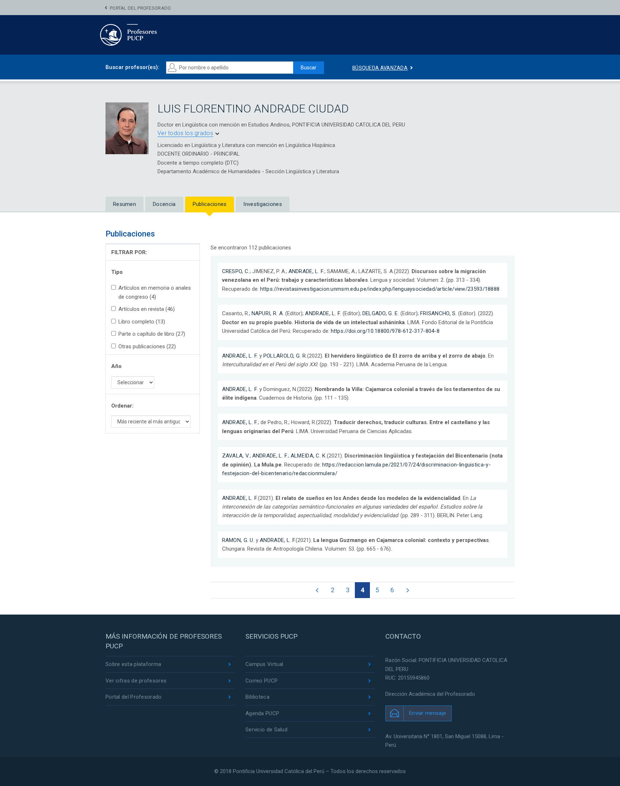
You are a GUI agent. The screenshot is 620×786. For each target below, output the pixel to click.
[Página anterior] (317, 590)
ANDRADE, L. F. (306, 271)
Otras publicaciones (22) (147, 346)
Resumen (124, 204)
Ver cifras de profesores (135, 680)
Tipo (117, 272)
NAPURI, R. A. (268, 313)
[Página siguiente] (407, 590)
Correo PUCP (261, 680)
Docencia (164, 204)
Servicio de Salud (266, 729)
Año (116, 366)
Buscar (308, 67)
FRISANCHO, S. (438, 313)
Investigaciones (262, 204)
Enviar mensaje (427, 713)
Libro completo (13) (141, 321)
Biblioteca (257, 697)
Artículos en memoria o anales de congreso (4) (154, 292)
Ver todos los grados (185, 133)
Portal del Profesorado (140, 8)
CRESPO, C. (236, 271)
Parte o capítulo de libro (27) (151, 334)
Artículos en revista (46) (146, 309)
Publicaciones (210, 204)
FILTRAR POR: (129, 252)
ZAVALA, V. (236, 455)
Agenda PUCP (262, 713)
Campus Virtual (264, 664)
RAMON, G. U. (238, 540)
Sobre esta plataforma (133, 664)
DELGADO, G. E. (380, 313)
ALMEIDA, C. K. (309, 455)
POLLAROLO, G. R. (285, 356)
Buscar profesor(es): (132, 67)
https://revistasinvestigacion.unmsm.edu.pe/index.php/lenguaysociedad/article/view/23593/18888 (380, 289)
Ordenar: (122, 406)
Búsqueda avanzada (380, 68)
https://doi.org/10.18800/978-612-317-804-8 (385, 331)
